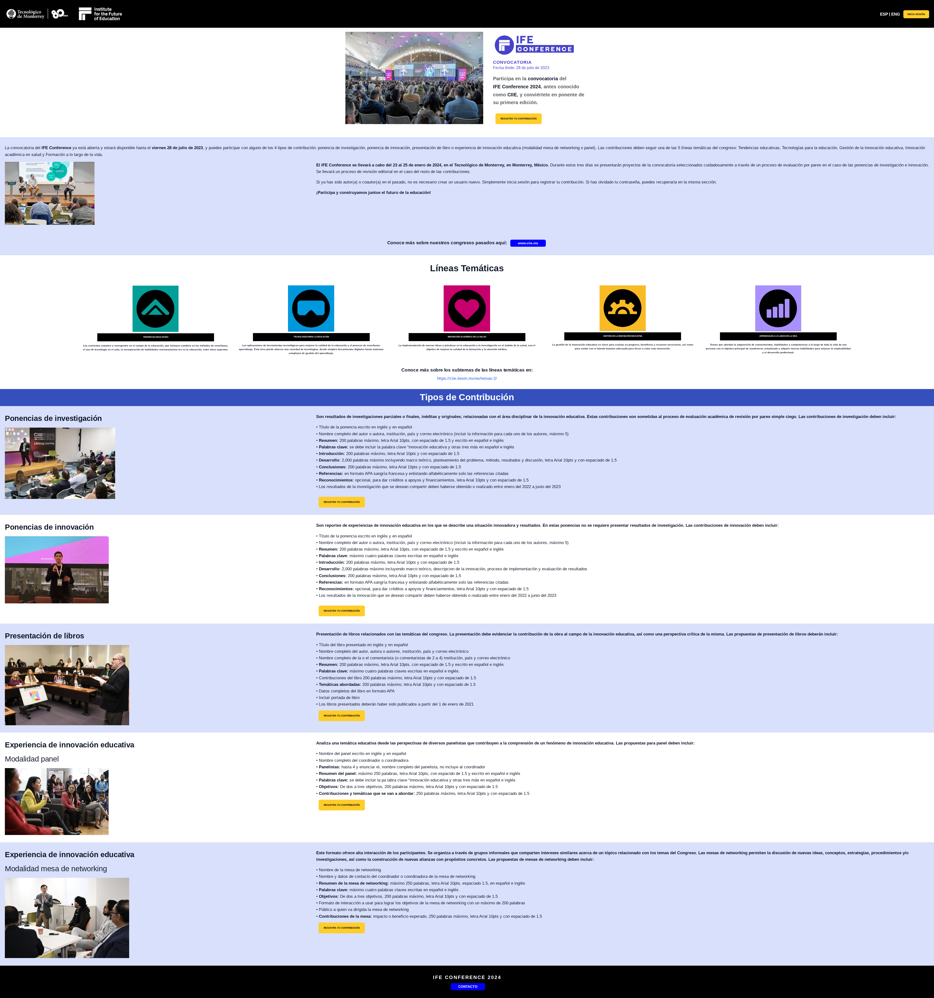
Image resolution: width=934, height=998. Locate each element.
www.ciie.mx (528, 243)
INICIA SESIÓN (916, 14)
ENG (895, 14)
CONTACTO (467, 987)
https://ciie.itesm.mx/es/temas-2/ (467, 378)
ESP (884, 14)
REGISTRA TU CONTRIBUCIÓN (519, 118)
